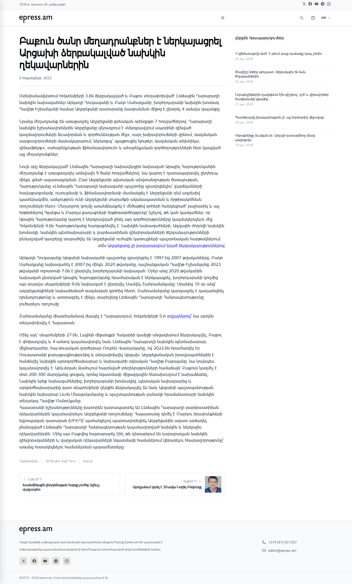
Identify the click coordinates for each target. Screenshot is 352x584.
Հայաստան (29, 461)
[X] (304, 4)
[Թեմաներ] (222, 18)
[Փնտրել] (302, 18)
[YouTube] (316, 4)
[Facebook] (310, 4)
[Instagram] (329, 4)
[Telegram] (322, 4)
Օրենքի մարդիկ (61, 461)
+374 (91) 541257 (282, 542)
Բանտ (88, 461)
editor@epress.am (282, 550)
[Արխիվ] (313, 18)
